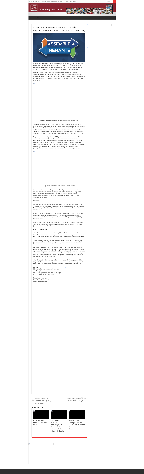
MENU (36, 18)
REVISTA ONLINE (46, 1)
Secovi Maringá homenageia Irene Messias (40, 422)
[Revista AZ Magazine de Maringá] (72, 9)
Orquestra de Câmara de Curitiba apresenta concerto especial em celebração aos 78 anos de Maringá (43, 400)
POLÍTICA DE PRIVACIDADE (71, 1)
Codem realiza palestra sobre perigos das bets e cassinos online (75, 400)
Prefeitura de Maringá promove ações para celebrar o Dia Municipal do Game (77, 424)
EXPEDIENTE (54, 1)
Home (31, 17)
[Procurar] (114, 1)
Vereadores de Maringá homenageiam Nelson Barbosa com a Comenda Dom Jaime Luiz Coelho (58, 425)
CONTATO (60, 1)
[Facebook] (104, 2)
